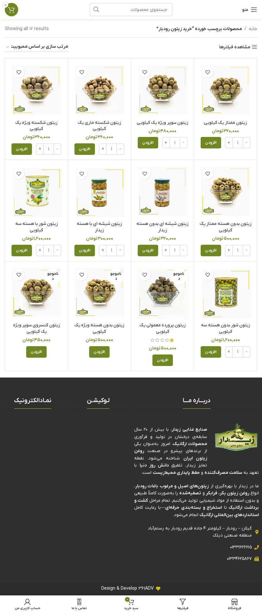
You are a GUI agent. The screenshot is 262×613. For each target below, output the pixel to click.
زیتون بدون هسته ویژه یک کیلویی (99, 328)
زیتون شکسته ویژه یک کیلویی (36, 126)
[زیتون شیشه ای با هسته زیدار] (99, 191)
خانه (253, 29)
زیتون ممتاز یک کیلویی (225, 123)
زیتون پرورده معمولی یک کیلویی (163, 328)
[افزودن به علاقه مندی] (207, 72)
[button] (211, 142)
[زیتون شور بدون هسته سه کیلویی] (225, 292)
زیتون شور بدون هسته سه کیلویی (225, 328)
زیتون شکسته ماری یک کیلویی (99, 126)
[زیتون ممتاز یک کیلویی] (225, 89)
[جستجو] (96, 9)
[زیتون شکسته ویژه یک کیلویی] (36, 89)
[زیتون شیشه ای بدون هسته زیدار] (162, 191)
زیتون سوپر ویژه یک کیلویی (162, 123)
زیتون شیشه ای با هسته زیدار (99, 227)
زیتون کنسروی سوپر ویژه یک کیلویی (36, 328)
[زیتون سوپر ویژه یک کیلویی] (162, 89)
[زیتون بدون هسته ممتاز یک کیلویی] (225, 191)
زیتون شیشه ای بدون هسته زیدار (162, 227)
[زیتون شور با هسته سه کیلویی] (36, 191)
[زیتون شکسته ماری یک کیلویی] (99, 89)
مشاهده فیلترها (234, 47)
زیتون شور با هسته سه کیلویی (36, 227)
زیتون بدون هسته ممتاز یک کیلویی (225, 227)
